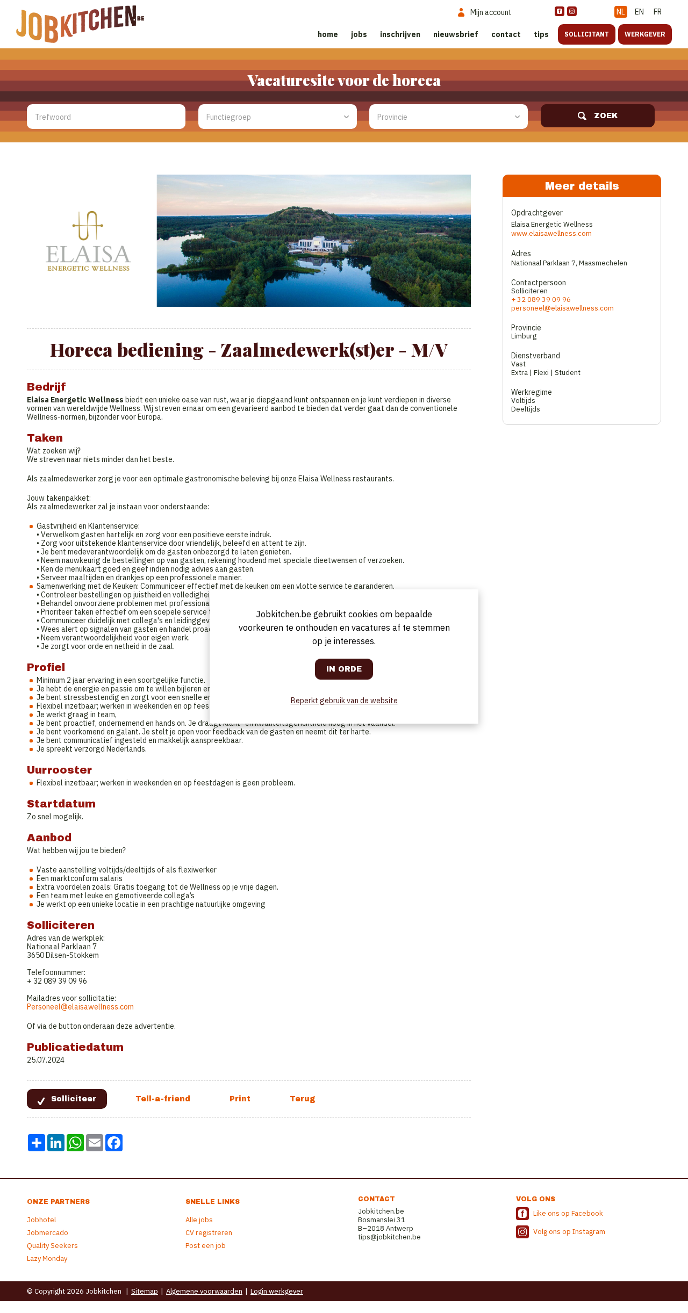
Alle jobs (199, 1219)
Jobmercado (47, 1232)
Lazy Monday (47, 1258)
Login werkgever (276, 1291)
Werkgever (645, 34)
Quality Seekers (52, 1245)
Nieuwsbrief (455, 34)
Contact (506, 34)
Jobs (359, 34)
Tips (541, 34)
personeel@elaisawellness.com (562, 308)
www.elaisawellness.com (551, 233)
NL (621, 12)
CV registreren (208, 1232)
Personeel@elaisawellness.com (80, 1007)
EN (639, 12)
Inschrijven (400, 34)
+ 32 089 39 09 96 (541, 299)
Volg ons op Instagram (569, 1231)
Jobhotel (41, 1219)
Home (328, 34)
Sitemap (144, 1291)
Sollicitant (586, 34)
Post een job (205, 1245)
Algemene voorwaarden (204, 1291)
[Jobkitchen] (80, 24)
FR (658, 12)
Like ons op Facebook (568, 1213)
